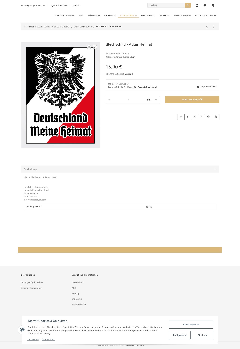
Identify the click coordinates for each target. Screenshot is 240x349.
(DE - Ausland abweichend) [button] (145, 86)
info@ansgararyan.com (35, 5)
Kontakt (76, 5)
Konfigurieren (180, 335)
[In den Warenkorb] (23, 40)
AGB (74, 287)
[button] (197, 5)
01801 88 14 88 (60, 5)
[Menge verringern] (109, 99)
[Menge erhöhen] (156, 99)
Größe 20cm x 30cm (125, 56)
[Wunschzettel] (205, 5)
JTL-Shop (109, 345)
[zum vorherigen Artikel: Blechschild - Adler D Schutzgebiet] (207, 26)
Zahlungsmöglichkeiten (32, 282)
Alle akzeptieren (191, 324)
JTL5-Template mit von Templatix (130, 345)
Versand (129, 73)
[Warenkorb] (214, 5)
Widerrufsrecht (79, 304)
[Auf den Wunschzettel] (95, 47)
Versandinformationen (31, 287)
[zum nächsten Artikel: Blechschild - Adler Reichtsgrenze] (213, 26)
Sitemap (76, 293)
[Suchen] (188, 5)
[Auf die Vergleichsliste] (89, 47)
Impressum (77, 298)
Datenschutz (77, 282)
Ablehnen (203, 335)
